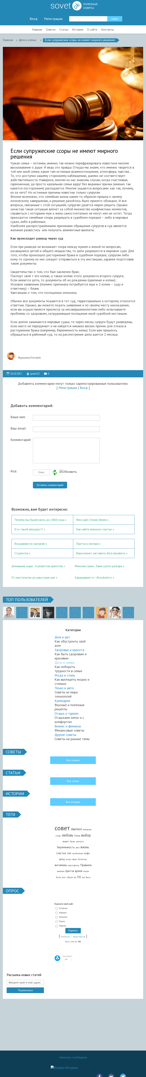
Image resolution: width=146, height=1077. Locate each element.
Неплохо (63, 917)
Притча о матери (87, 544)
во (75, 877)
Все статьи (73, 781)
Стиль (77, 835)
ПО (79, 877)
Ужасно (62, 926)
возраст (66, 841)
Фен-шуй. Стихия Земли (91, 520)
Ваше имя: (18, 417)
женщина (87, 829)
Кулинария (62, 701)
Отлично (63, 908)
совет (62, 828)
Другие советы (65, 734)
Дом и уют (62, 637)
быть (88, 877)
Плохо (62, 921)
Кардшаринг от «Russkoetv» (93, 577)
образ (70, 877)
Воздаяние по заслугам (29, 544)
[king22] (8, 612)
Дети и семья (64, 662)
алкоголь (60, 871)
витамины (61, 865)
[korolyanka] (115, 612)
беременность (66, 847)
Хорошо (63, 912)
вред (62, 859)
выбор (86, 835)
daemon (76, 829)
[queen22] (101, 612)
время (78, 871)
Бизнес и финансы (68, 726)
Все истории (73, 802)
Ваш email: (18, 428)
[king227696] (22, 612)
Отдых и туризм (66, 713)
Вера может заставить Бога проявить (101, 553)
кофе (87, 853)
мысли (86, 871)
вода (68, 859)
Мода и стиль (65, 675)
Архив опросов (79, 937)
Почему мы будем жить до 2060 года (39, 520)
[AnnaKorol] (48, 612)
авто (77, 847)
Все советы (73, 760)
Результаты (65, 937)
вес (64, 877)
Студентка (21, 553)
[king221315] (61, 612)
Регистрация (53, 19)
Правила (85, 865)
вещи (74, 859)
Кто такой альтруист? (28, 529)
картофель (73, 865)
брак (72, 841)
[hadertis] (75, 612)
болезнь (82, 859)
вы (83, 877)
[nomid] (35, 612)
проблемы (77, 853)
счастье (61, 853)
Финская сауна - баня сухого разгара (98, 566)
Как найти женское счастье (94, 529)
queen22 (35, 373)
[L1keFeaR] (88, 612)
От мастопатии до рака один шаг (33, 577)
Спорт (58, 835)
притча (69, 871)
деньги (80, 841)
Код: (13, 471)
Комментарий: (20, 440)
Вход (33, 19)
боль (58, 877)
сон (69, 853)
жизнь (84, 847)
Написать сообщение (73, 1057)
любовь (67, 835)
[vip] (128, 612)
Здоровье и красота (69, 650)
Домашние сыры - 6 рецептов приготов (37, 566)
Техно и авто (64, 688)
